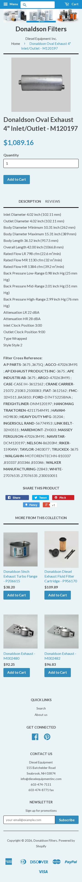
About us (41, 715)
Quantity (11, 155)
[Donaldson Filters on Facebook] (35, 738)
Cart (75, 4)
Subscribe (67, 820)
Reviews (52, 201)
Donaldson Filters (41, 29)
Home (15, 43)
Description (30, 201)
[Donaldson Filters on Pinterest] (47, 738)
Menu (13, 4)
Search (41, 708)
